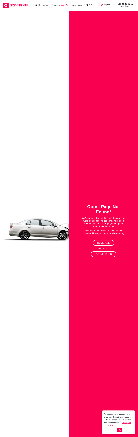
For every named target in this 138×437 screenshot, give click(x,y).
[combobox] (107, 5)
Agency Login (77, 5)
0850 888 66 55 (125, 5)
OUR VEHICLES (103, 254)
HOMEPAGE (103, 243)
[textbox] (107, 5)
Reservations (43, 5)
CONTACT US (103, 248)
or (60, 5)
